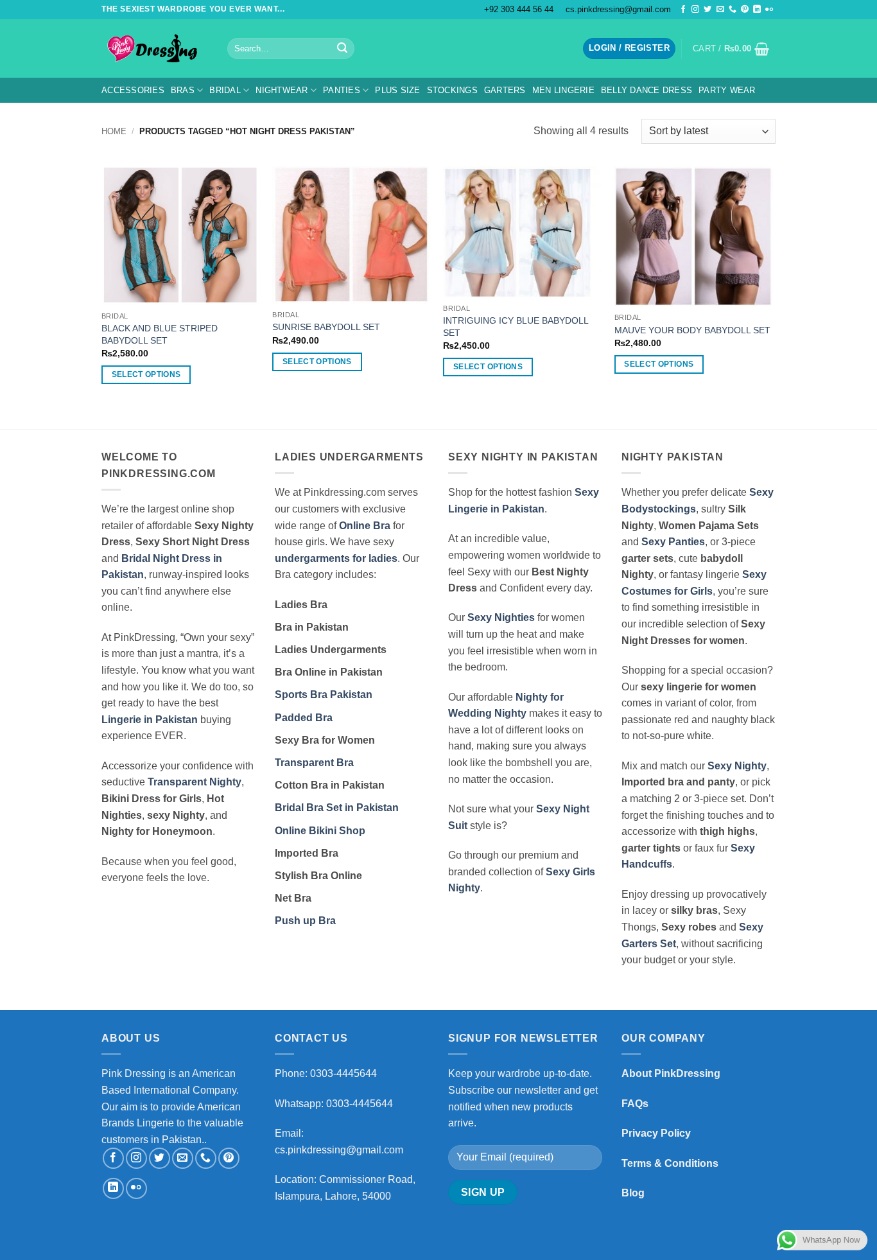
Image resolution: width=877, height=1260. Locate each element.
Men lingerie (563, 90)
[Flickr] (769, 9)
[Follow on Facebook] (683, 9)
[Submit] (342, 49)
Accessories (132, 90)
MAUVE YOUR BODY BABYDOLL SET (692, 330)
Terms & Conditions (669, 1163)
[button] (629, 48)
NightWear (282, 90)
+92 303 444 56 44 (518, 9)
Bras (183, 90)
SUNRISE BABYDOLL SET (326, 327)
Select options (146, 374)
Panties (341, 90)
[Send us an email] (720, 9)
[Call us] (732, 9)
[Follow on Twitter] (707, 9)
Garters (505, 90)
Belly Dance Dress (646, 90)
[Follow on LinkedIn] (757, 9)
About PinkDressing (670, 1073)
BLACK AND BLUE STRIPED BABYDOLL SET (159, 334)
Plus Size (397, 90)
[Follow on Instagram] (695, 9)
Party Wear (727, 90)
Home (113, 131)
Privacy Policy (656, 1133)
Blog (633, 1192)
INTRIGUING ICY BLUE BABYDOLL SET (515, 326)
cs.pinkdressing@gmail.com (618, 9)
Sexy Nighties (501, 617)
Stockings (452, 90)
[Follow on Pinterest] (745, 9)
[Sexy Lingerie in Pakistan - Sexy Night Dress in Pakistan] (154, 48)
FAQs (634, 1103)
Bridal (225, 90)
